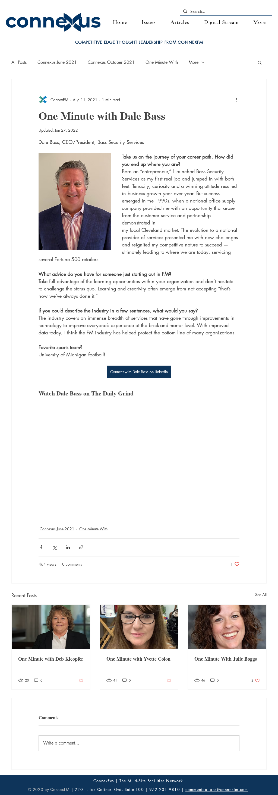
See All (261, 594)
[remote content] (139, 455)
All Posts (19, 62)
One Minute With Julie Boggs (225, 658)
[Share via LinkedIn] (67, 547)
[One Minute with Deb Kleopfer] (51, 627)
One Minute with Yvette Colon (138, 658)
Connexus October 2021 (111, 62)
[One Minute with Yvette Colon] (139, 627)
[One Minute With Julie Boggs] (227, 627)
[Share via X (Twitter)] (54, 547)
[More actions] (236, 99)
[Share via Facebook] (41, 547)
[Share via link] (81, 547)
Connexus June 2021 (57, 62)
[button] (259, 22)
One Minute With (162, 62)
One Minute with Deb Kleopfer (50, 658)
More (193, 62)
